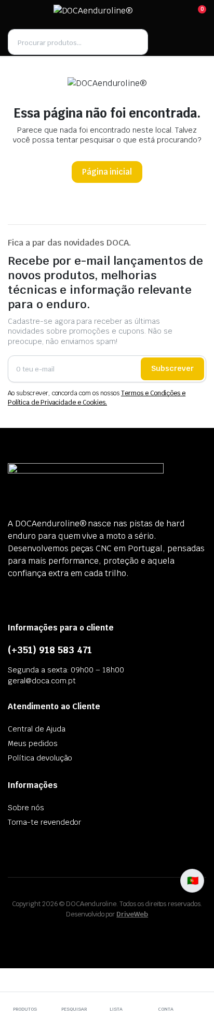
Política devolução (40, 758)
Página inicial (107, 172)
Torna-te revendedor (44, 822)
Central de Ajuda (36, 729)
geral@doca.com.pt (42, 680)
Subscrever (172, 368)
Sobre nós (26, 807)
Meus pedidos (33, 743)
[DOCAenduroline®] (106, 14)
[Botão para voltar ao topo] (197, 971)
